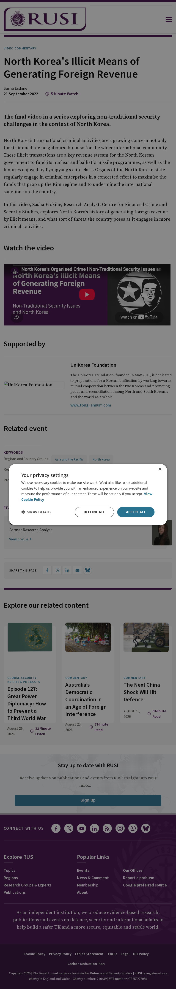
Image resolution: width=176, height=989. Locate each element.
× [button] (160, 469)
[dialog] (88, 494)
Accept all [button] (136, 512)
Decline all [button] (94, 512)
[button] (36, 512)
